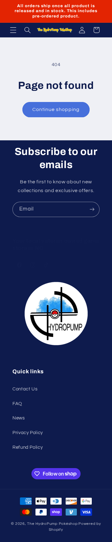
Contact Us (24, 389)
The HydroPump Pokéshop (52, 523)
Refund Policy (27, 447)
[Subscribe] (92, 209)
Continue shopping (56, 109)
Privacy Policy (27, 432)
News (18, 418)
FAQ (17, 403)
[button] (13, 30)
